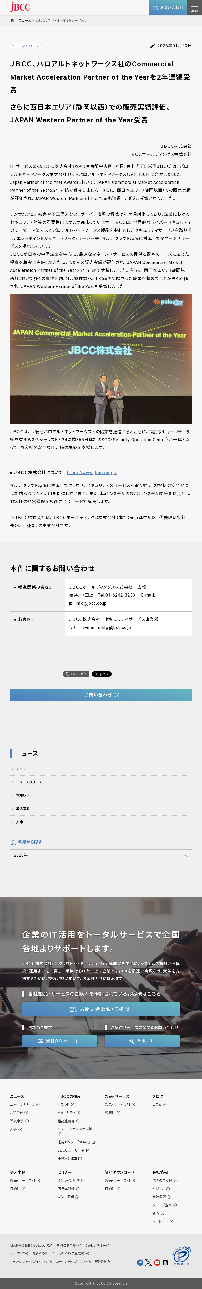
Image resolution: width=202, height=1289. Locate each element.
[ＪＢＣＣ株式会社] (20, 7)
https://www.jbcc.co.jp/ (92, 472)
